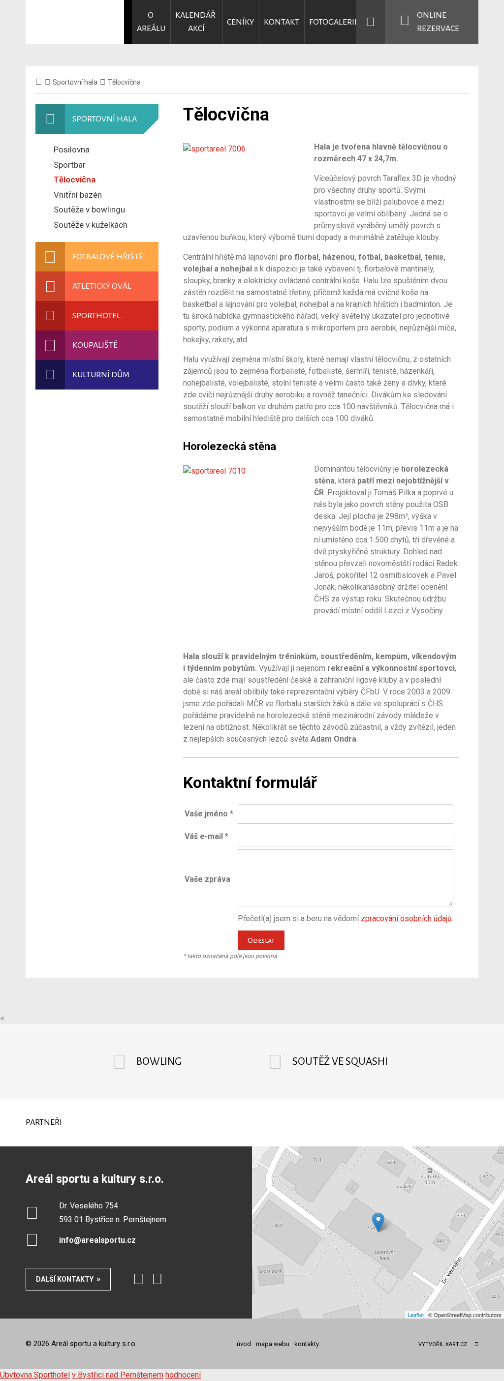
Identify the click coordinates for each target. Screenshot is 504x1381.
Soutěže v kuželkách (90, 225)
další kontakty (65, 1279)
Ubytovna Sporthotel (35, 1375)
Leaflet (416, 1315)
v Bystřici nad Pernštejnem (117, 1375)
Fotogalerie (334, 22)
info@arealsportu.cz (97, 1240)
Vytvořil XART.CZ (442, 1344)
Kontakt (281, 22)
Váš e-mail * (206, 836)
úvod (244, 1344)
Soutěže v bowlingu (89, 209)
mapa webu (272, 1344)
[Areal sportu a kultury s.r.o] (75, 22)
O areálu (151, 22)
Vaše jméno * (209, 813)
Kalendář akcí (196, 22)
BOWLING (159, 1061)
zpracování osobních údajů (406, 918)
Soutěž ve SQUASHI (340, 1061)
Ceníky (240, 22)
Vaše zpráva (207, 879)
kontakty (306, 1344)
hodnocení (183, 1375)
